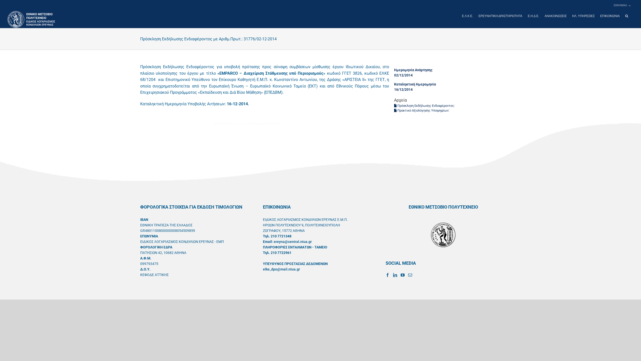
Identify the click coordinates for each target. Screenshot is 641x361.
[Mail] (410, 275)
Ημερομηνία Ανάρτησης (413, 70)
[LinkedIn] (395, 275)
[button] (626, 16)
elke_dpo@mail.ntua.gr (281, 269)
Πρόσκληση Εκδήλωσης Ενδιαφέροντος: (426, 106)
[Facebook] (388, 275)
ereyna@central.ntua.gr (293, 242)
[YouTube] (403, 275)
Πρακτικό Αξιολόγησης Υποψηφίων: (423, 110)
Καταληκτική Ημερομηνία (415, 84)
